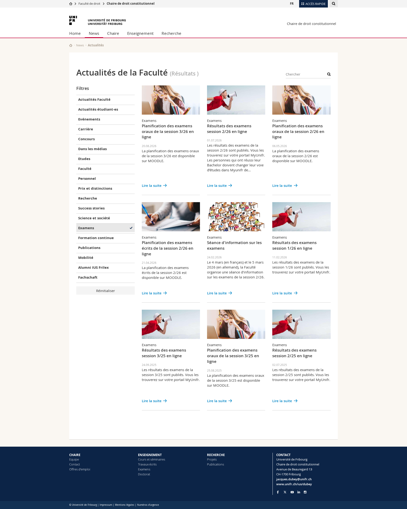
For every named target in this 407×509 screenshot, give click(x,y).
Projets (212, 459)
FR (292, 3)
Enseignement (140, 33)
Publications (215, 464)
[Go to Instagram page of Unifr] (305, 492)
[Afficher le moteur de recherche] (334, 3)
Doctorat (144, 474)
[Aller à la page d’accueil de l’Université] (97, 20)
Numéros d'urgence (148, 504)
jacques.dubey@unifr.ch (294, 479)
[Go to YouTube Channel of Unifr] (292, 492)
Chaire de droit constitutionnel (131, 3)
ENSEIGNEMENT (150, 455)
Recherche (171, 33)
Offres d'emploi (79, 469)
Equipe (74, 459)
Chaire (113, 33)
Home (75, 33)
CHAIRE (74, 455)
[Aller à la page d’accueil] (70, 3)
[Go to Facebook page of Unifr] (277, 492)
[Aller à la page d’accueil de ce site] (70, 45)
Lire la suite (152, 185)
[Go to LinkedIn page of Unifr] (298, 492)
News (94, 33)
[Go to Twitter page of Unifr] (285, 492)
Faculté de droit (89, 3)
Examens (144, 469)
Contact (74, 464)
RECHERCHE (216, 455)
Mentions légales (124, 504)
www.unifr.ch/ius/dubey (294, 484)
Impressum (106, 504)
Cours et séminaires (151, 459)
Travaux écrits (147, 464)
